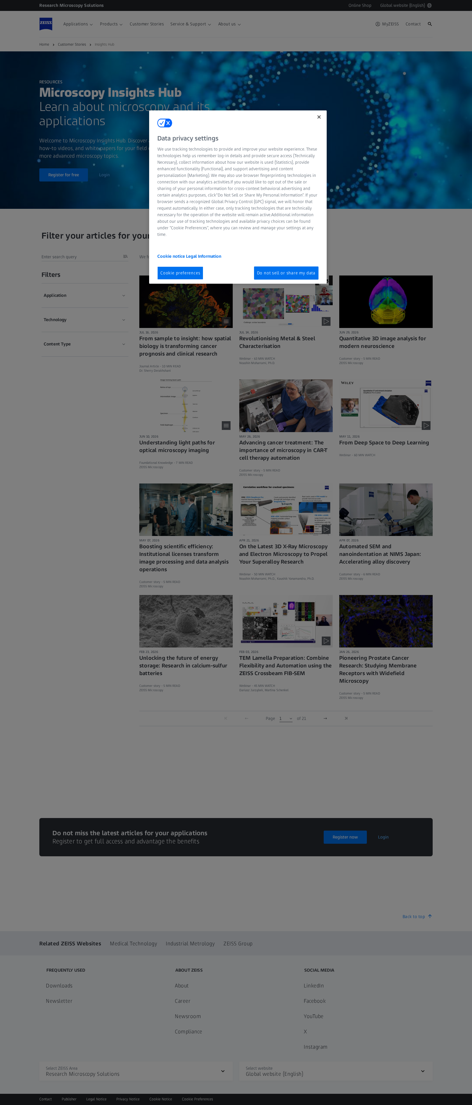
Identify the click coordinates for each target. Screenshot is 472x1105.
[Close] (319, 117)
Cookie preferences (180, 272)
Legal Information (203, 256)
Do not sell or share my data (286, 272)
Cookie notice (171, 256)
